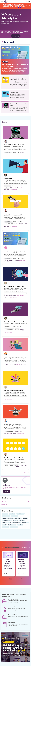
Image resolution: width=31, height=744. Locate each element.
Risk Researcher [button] (12, 524)
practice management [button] (16, 293)
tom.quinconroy (22, 260)
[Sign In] (29, 1)
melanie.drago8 (15, 330)
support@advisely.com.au (19, 7)
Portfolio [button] (22, 520)
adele (9, 433)
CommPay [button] (20, 524)
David (21, 224)
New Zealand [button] (21, 258)
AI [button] (18, 152)
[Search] (26, 1)
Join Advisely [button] (15, 36)
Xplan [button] (4, 522)
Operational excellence (8, 332)
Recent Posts (4, 504)
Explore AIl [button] (26, 547)
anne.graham (11, 466)
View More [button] (26, 472)
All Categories (4, 501)
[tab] (11, 579)
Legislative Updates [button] (7, 520)
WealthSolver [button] (14, 526)
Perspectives (24, 154)
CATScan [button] (6, 187)
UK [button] (9, 522)
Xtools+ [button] (15, 520)
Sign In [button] (6, 491)
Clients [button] (14, 186)
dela (17, 397)
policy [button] (4, 524)
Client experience (13, 189)
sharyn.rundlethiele (20, 295)
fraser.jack (18, 364)
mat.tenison (10, 224)
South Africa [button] (18, 518)
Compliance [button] (6, 526)
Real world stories (13, 226)
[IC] (6, 1)
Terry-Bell (23, 187)
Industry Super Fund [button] (9, 223)
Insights (11, 261)
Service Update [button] (16, 522)
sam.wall (13, 154)
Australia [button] (14, 152)
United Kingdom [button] (20, 513)
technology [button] (25, 522)
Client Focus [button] (7, 293)
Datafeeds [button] (5, 513)
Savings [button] (20, 221)
